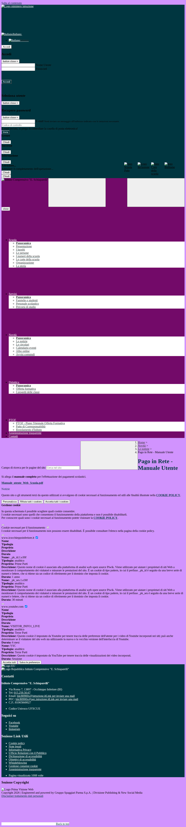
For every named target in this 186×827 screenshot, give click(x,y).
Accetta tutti (56, 501)
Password (41, 68)
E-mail (39, 121)
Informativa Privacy (20, 749)
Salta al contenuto (11, 3)
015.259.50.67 (22, 692)
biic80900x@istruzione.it (46, 695)
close (6, 208)
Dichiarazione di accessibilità (25, 756)
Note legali (15, 746)
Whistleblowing (18, 762)
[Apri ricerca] (156, 192)
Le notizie (143, 448)
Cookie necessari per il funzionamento (23, 527)
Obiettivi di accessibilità (22, 759)
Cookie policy (17, 743)
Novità (142, 445)
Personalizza (10, 501)
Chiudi (6, 142)
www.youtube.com (12, 606)
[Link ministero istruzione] (17, 6)
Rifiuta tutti (31, 501)
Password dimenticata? (14, 75)
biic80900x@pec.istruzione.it (47, 699)
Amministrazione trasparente (25, 769)
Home (141, 442)
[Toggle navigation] (77, 192)
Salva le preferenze (29, 662)
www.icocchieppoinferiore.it (18, 537)
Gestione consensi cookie (23, 766)
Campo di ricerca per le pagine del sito (23, 467)
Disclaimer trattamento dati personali (22, 795)
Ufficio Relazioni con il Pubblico (27, 753)
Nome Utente (43, 65)
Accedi (6, 46)
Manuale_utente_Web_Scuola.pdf (22, 482)
